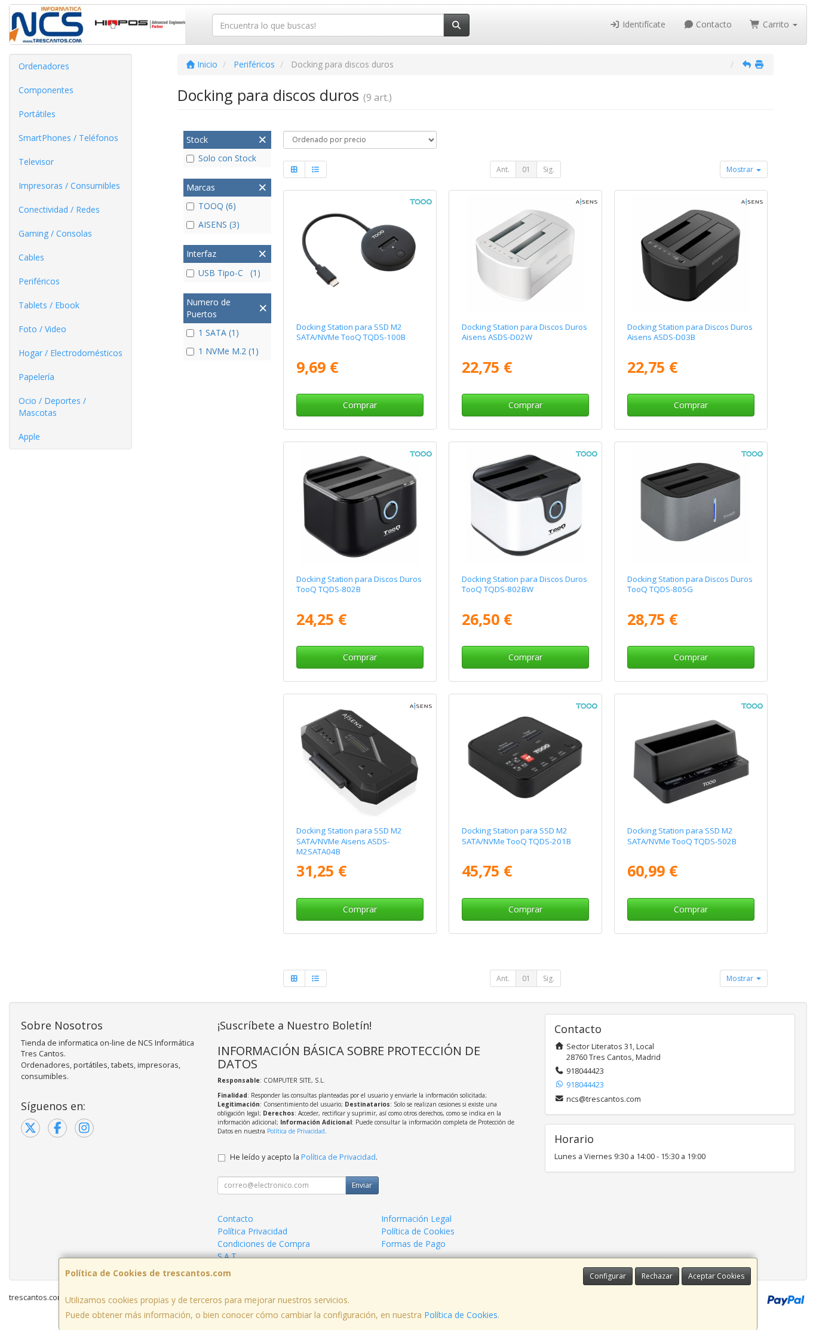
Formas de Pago (413, 1243)
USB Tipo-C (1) (229, 272)
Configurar (608, 1276)
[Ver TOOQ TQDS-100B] (359, 253)
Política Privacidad (252, 1231)
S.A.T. (227, 1256)
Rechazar (657, 1276)
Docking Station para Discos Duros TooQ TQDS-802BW (524, 584)
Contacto (713, 24)
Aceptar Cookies (716, 1276)
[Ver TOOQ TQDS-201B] (525, 757)
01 (526, 169)
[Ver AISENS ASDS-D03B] (690, 253)
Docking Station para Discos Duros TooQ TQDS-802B (359, 584)
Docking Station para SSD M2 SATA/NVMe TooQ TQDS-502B (682, 835)
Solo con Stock (227, 158)
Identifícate (642, 24)
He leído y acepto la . (304, 1157)
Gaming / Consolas (55, 233)
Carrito (776, 24)
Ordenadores (44, 66)
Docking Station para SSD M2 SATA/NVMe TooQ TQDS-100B (351, 331)
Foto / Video (42, 329)
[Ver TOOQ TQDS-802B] (359, 505)
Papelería (36, 376)
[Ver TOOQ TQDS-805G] (690, 505)
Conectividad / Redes (59, 209)
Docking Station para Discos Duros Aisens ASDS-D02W (524, 331)
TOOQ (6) (217, 206)
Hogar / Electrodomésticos (70, 352)
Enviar (362, 1185)
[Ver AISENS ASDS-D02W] (525, 253)
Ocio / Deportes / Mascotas (52, 406)
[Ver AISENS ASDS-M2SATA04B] (359, 757)
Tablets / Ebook (49, 305)
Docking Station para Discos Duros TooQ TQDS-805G (690, 584)
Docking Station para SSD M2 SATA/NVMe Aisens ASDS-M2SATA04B (349, 841)
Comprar (360, 404)
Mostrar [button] (740, 169)
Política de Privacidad (296, 1131)
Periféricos (39, 281)
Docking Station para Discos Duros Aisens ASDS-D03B (690, 331)
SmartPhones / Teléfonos (68, 137)
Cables (31, 257)
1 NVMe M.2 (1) (228, 351)
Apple (29, 436)
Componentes (46, 90)
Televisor (36, 161)
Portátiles (37, 113)
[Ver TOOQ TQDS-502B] (690, 757)
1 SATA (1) (218, 332)
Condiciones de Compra (263, 1243)
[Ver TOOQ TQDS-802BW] (525, 505)
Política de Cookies (461, 1314)
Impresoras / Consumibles (69, 185)
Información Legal (416, 1218)
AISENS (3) (219, 224)
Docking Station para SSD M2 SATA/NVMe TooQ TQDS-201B (516, 835)
